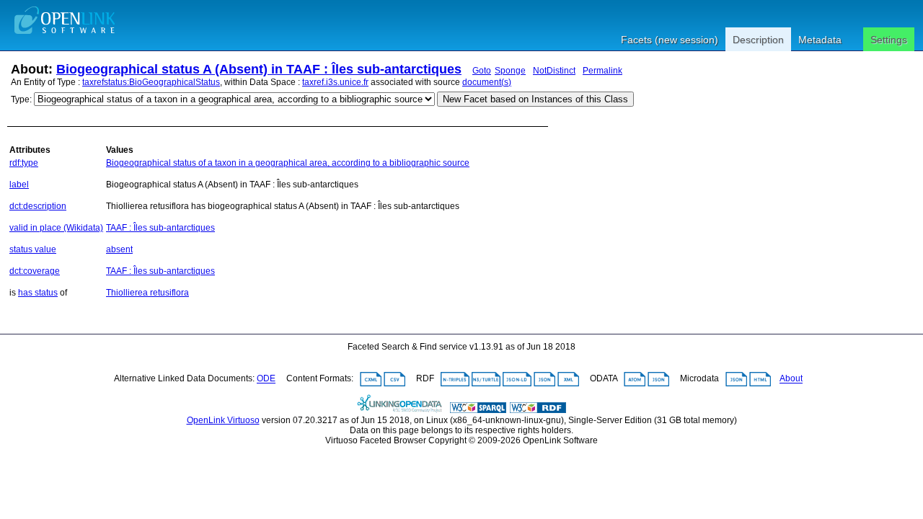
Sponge (510, 71)
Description (758, 39)
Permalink (602, 71)
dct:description (37, 206)
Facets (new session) (669, 39)
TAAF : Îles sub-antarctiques (160, 228)
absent (119, 249)
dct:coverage (34, 271)
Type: (21, 99)
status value (32, 249)
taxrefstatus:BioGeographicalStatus (151, 82)
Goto (481, 71)
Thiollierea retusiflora (147, 293)
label (19, 184)
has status (38, 293)
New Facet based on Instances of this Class (535, 99)
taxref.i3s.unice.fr (335, 82)
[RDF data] (538, 410)
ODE (266, 379)
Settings (888, 39)
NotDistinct (554, 71)
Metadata (820, 39)
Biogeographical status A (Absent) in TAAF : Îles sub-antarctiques (259, 69)
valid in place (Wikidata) (56, 228)
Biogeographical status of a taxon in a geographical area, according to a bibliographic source (287, 163)
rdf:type (23, 163)
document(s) (486, 82)
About (791, 379)
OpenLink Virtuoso (223, 420)
